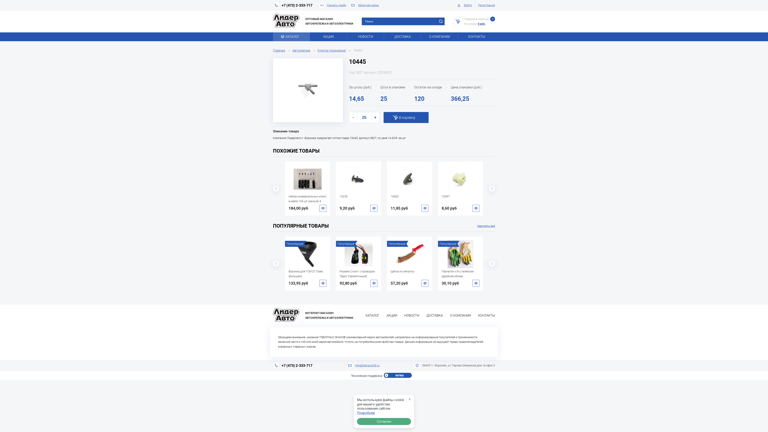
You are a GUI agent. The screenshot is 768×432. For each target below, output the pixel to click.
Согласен (384, 421)
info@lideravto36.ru (367, 365)
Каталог (292, 37)
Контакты (476, 37)
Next (492, 189)
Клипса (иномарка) (332, 50)
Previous (276, 189)
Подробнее (366, 413)
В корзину (407, 117)
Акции (328, 37)
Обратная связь (368, 5)
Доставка (402, 37)
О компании (439, 37)
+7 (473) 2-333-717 (297, 5)
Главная (279, 50)
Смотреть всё (486, 226)
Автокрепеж (301, 50)
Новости (365, 37)
